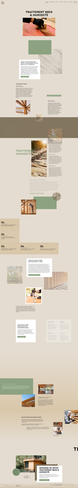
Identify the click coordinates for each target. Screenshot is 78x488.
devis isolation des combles (28, 193)
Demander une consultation (54, 95)
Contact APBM (25, 76)
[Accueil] (3, 3)
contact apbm (21, 336)
